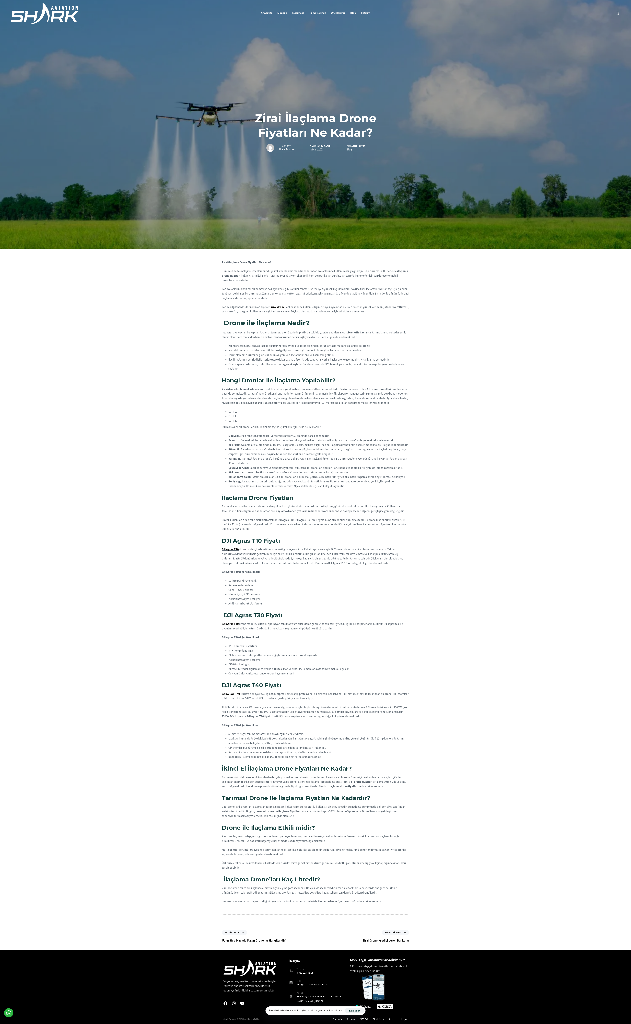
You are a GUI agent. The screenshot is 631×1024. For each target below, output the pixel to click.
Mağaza (282, 12)
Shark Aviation (286, 149)
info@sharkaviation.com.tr (312, 984)
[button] (617, 13)
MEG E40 (364, 1019)
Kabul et (354, 1010)
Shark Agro (378, 1019)
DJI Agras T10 (230, 549)
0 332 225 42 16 (305, 972)
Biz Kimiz (351, 1019)
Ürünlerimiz (338, 12)
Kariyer (392, 1019)
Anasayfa (266, 12)
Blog (353, 12)
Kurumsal (298, 12)
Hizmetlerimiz (317, 12)
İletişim (365, 12)
